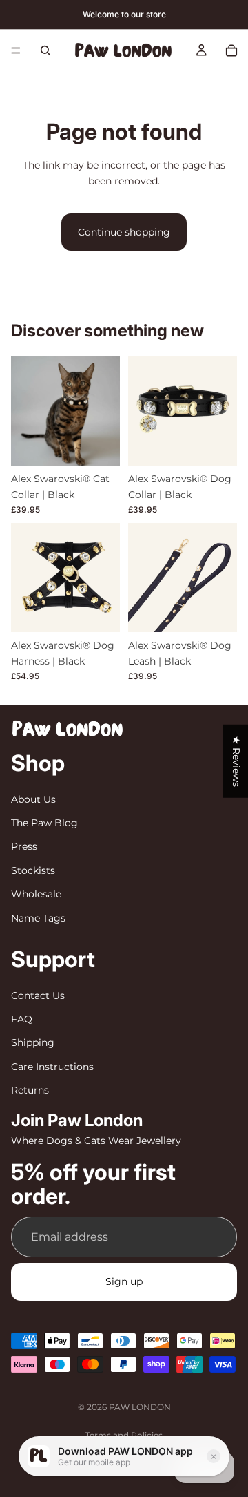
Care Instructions (52, 1066)
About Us (33, 798)
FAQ (21, 1019)
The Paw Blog (44, 823)
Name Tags (38, 917)
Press (24, 846)
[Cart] (231, 50)
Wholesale (36, 894)
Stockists (33, 870)
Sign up (124, 1281)
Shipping (32, 1042)
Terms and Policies (124, 1435)
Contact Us (38, 995)
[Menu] (16, 50)
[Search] (45, 50)
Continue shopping (124, 232)
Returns (30, 1090)
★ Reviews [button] (236, 760)
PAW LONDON (140, 1407)
